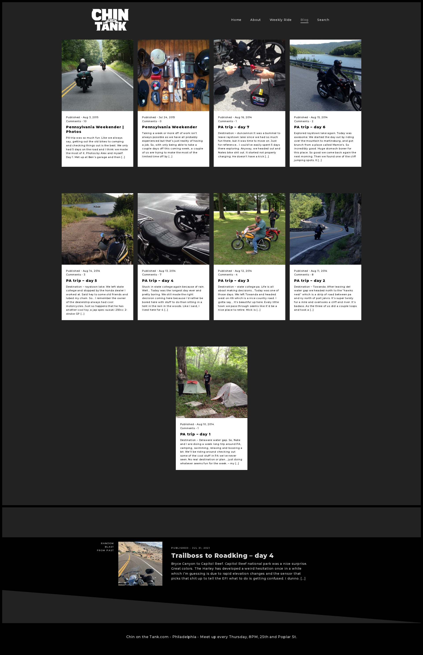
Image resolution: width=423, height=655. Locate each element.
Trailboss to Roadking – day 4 (222, 555)
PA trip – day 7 (233, 127)
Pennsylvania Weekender (169, 127)
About (255, 20)
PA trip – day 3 (233, 281)
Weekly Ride (281, 20)
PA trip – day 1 (195, 434)
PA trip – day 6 (310, 127)
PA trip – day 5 (81, 281)
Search (323, 20)
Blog (304, 20)
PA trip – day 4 (158, 281)
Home (236, 20)
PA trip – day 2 (309, 281)
